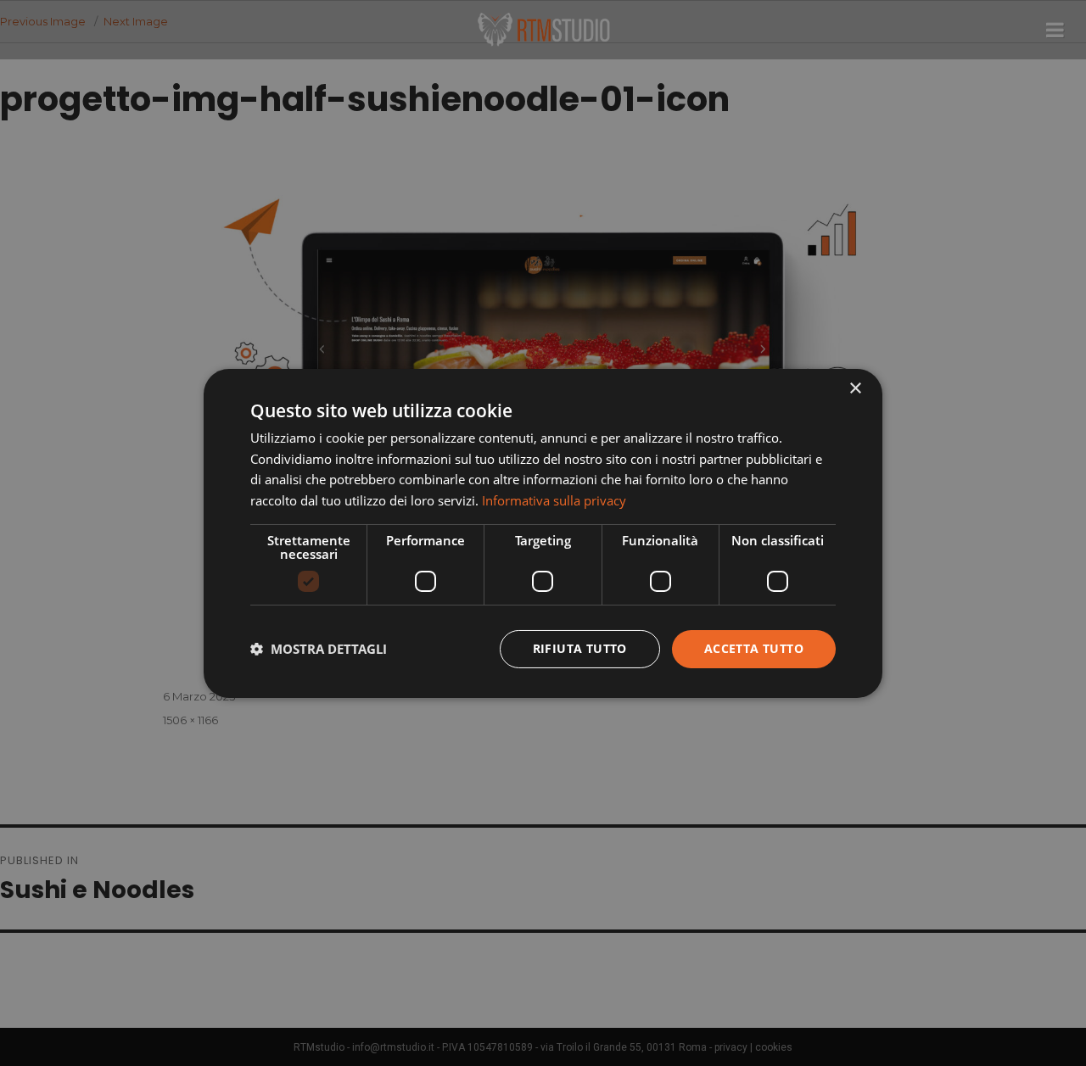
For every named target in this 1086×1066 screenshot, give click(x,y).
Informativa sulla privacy (554, 500)
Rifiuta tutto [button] (580, 648)
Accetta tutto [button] (753, 648)
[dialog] (543, 532)
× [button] (854, 388)
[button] (318, 648)
